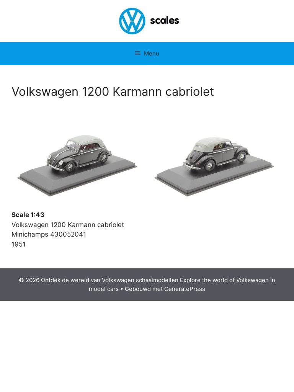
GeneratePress (184, 288)
